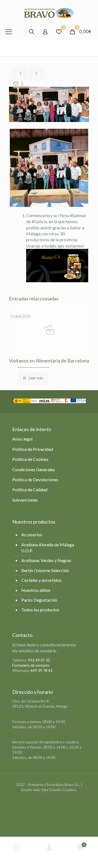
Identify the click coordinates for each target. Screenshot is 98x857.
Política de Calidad (29, 489)
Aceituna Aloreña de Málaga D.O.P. (47, 547)
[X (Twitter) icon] (46, 798)
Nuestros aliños (35, 590)
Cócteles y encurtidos (41, 580)
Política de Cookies (30, 459)
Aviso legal (22, 438)
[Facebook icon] (40, 798)
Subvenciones (25, 499)
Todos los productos (40, 609)
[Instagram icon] (58, 798)
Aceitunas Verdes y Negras (46, 560)
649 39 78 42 (41, 670)
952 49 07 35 (39, 660)
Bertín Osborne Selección (45, 570)
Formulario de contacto (31, 665)
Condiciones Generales (33, 469)
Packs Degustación (39, 599)
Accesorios (31, 534)
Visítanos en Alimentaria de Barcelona (49, 361)
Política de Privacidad (32, 449)
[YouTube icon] (52, 798)
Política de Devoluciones (35, 479)
